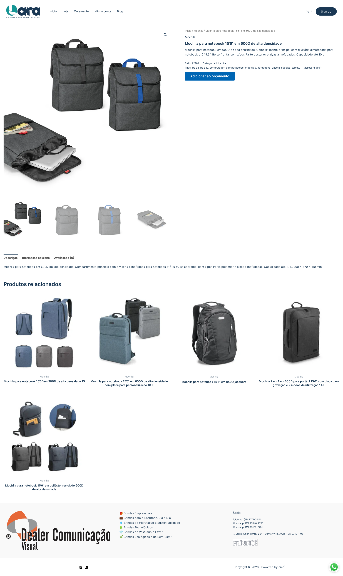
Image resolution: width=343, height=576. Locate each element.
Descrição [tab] (11, 258)
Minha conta (103, 11)
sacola (276, 67)
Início (188, 30)
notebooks (263, 67)
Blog (120, 11)
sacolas (285, 67)
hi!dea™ (317, 67)
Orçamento (81, 11)
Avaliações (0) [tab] (64, 258)
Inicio (53, 11)
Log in (308, 11)
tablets (296, 67)
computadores (235, 67)
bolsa (195, 67)
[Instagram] (81, 567)
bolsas (204, 67)
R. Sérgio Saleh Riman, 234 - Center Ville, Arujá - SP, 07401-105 (268, 533)
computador (217, 67)
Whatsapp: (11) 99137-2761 (248, 527)
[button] (326, 11)
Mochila (198, 30)
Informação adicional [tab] (35, 258)
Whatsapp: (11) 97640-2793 (248, 523)
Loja (65, 11)
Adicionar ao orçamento (209, 76)
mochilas (250, 67)
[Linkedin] (86, 567)
